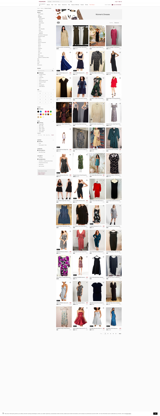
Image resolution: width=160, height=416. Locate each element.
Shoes (39, 44)
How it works (108, 4)
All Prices (41, 122)
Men (52, 4)
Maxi (40, 24)
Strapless (41, 31)
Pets (69, 4)
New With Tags (42, 152)
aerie (40, 83)
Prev (101, 333)
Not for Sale (41, 166)
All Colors (41, 108)
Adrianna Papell (42, 81)
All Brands (41, 72)
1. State (40, 75)
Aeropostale (41, 85)
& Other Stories (42, 74)
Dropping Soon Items (43, 162)
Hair (39, 54)
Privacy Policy (128, 413)
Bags (39, 15)
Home (59, 4)
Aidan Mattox (42, 86)
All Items (41, 141)
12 (45, 99)
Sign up (120, 1)
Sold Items (41, 164)
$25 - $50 (41, 125)
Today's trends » (41, 174)
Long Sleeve (41, 22)
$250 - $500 (42, 130)
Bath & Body (40, 56)
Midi (40, 25)
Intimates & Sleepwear (43, 34)
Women (48, 4)
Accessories (40, 13)
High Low (41, 21)
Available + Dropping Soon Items (46, 160)
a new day (41, 77)
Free (40, 143)
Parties (86, 4)
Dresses (40, 16)
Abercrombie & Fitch (43, 80)
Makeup (39, 40)
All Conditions (42, 150)
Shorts (39, 45)
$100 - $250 (41, 128)
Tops (39, 51)
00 (40, 93)
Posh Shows (92, 4)
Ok (155, 413)
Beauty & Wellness (75, 4)
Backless (41, 19)
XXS (51, 99)
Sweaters (40, 48)
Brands (82, 4)
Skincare (40, 53)
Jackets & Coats (41, 36)
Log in (116, 1)
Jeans (39, 37)
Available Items (42, 159)
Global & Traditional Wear (43, 57)
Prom (40, 30)
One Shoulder (42, 28)
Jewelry (39, 39)
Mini (40, 27)
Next (120, 333)
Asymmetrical (42, 18)
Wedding (41, 33)
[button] (50, 1)
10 (40, 99)
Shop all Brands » (42, 172)
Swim (39, 50)
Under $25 (41, 124)
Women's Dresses (48, 8)
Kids (56, 4)
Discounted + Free (42, 145)
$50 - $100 (41, 127)
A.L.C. (40, 78)
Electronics (64, 4)
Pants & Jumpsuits (42, 42)
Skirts (39, 47)
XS (40, 102)
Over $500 (41, 131)
